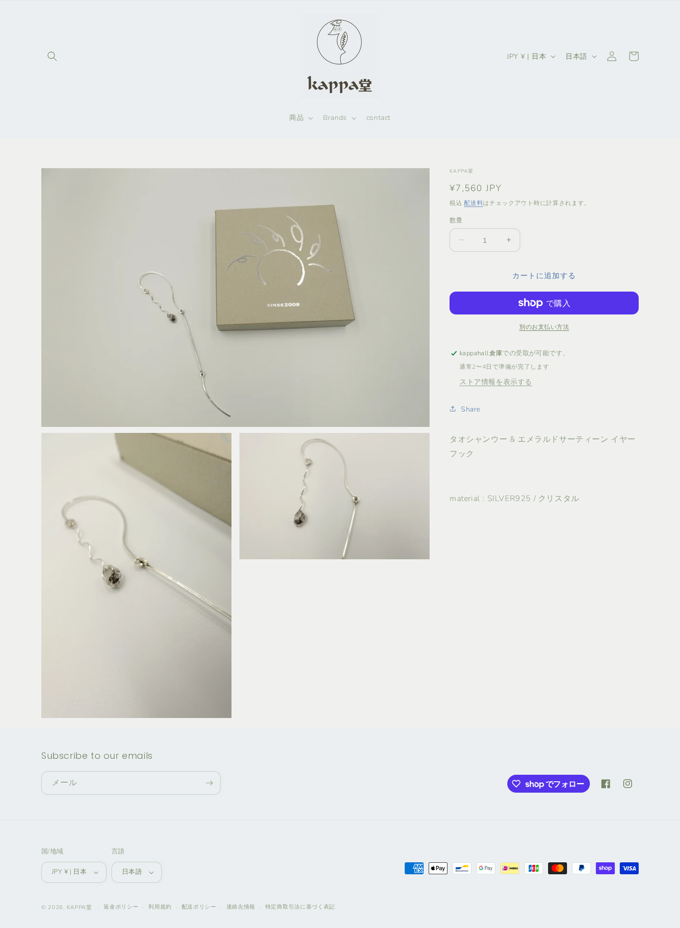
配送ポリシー (199, 906)
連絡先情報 (241, 906)
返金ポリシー (121, 906)
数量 (456, 219)
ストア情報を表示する (495, 381)
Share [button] (470, 408)
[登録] (209, 783)
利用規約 (160, 906)
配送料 (473, 203)
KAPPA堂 (79, 907)
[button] (52, 56)
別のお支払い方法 (544, 327)
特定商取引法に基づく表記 (300, 906)
